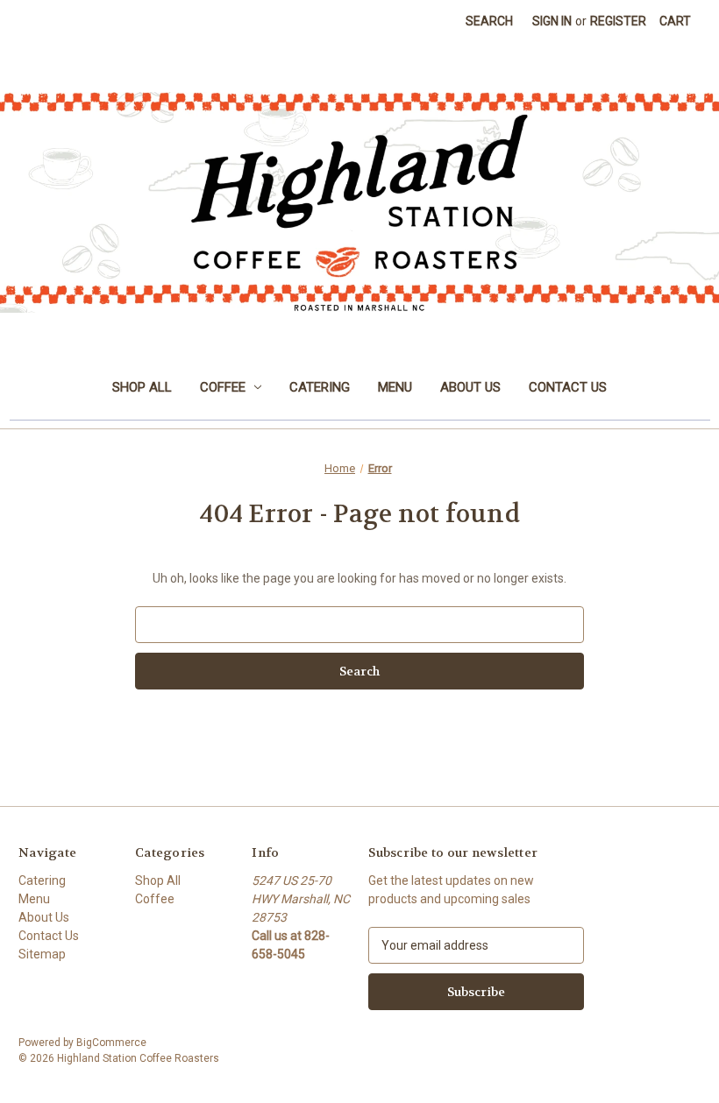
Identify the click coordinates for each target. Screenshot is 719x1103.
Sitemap (42, 954)
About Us (470, 387)
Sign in (552, 21)
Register (618, 21)
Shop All (142, 387)
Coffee (223, 387)
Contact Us (568, 387)
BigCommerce (111, 1042)
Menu (395, 387)
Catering (319, 387)
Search (489, 21)
